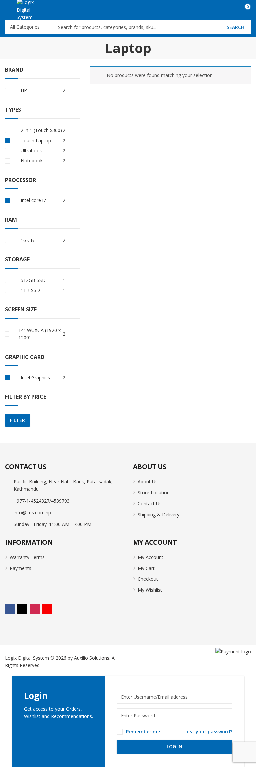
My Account (150, 557)
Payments (20, 568)
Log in (174, 746)
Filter (17, 420)
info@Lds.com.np (32, 512)
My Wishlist (150, 590)
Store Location (154, 492)
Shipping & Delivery (158, 514)
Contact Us (150, 503)
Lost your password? (208, 731)
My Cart (146, 568)
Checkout (148, 579)
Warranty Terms (27, 557)
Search (235, 27)
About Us (148, 481)
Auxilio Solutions (91, 658)
